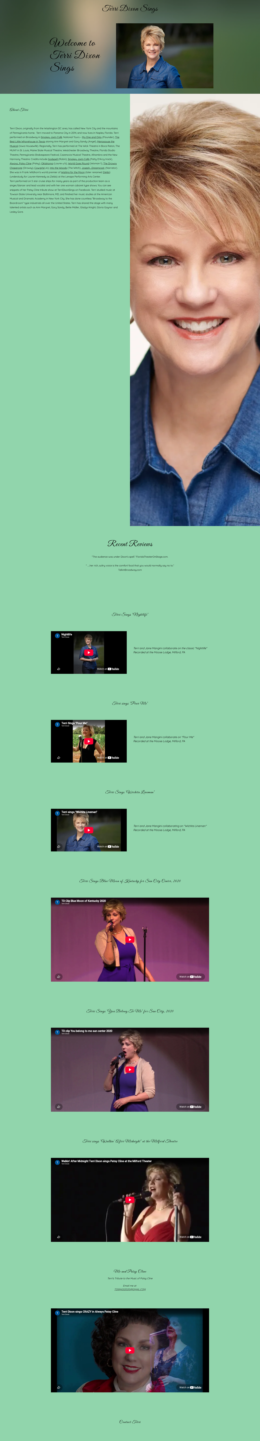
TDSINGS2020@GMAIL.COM (130, 1289)
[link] (130, 9)
